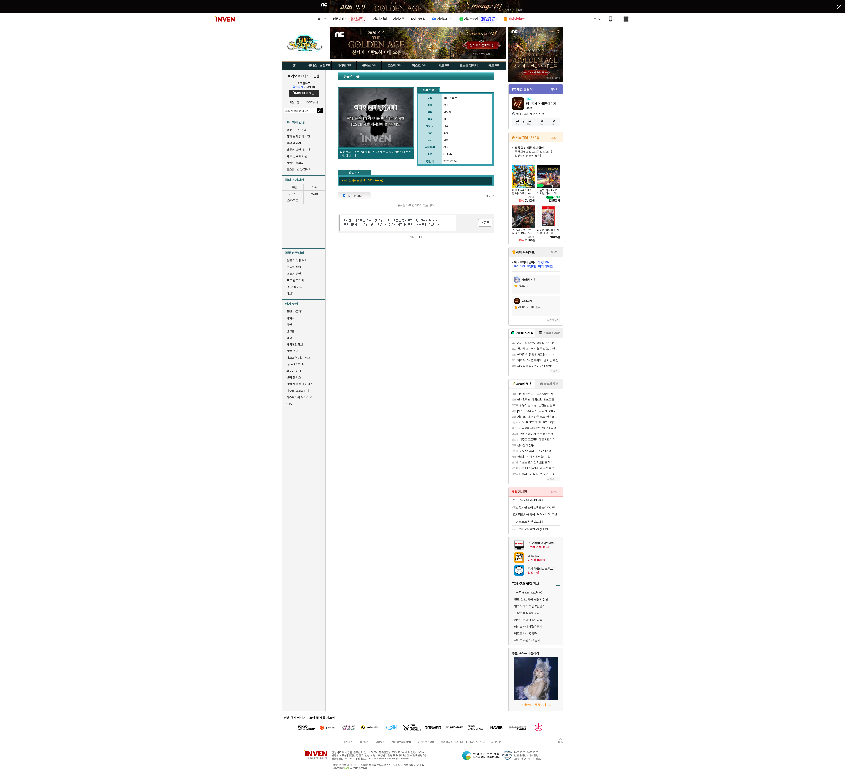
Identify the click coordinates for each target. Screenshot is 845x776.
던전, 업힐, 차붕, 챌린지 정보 (531, 599)
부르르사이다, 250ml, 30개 (528, 500)
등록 (485, 223)
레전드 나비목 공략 (525, 633)
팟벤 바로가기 (295, 311)
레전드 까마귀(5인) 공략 (528, 626)
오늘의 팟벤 (293, 273)
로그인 (597, 19)
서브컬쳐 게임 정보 (298, 357)
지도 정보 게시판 (296, 156)
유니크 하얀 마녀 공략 (527, 640)
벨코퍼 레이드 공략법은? (528, 606)
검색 (320, 110)
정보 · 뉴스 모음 (296, 129)
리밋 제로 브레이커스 (299, 384)
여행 (289, 337)
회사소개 (348, 741)
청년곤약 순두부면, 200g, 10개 (530, 529)
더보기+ (555, 89)
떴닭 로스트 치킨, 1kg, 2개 (528, 521)
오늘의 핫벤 (293, 267)
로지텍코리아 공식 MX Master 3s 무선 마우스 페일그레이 (536, 514)
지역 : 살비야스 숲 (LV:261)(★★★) (362, 180)
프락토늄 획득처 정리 (526, 613)
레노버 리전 (293, 370)
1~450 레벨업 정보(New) (528, 592)
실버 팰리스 (293, 377)
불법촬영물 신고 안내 (452, 741)
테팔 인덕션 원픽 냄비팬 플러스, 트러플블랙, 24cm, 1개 (536, 507)
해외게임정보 (294, 344)
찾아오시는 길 (477, 741)
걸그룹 (290, 331)
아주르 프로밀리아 (297, 390)
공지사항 (496, 741)
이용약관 (380, 741)
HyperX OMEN (295, 364)
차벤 (289, 324)
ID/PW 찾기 (312, 102)
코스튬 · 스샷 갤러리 (298, 169)
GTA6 (289, 403)
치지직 (290, 318)
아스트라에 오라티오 (299, 397)
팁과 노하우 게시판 (298, 136)
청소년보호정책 (425, 741)
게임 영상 (292, 351)
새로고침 (551, 320)
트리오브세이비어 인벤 (304, 76)
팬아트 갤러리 (295, 162)
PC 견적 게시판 (295, 286)
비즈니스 (364, 741)
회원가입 (294, 102)
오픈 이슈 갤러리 (296, 260)
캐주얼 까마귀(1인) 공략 (528, 619)
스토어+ (555, 137)
